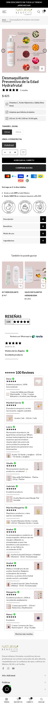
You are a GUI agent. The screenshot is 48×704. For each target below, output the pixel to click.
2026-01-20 (10, 346)
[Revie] (37, 336)
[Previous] (3, 51)
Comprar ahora (24, 168)
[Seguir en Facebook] (3, 668)
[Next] (45, 51)
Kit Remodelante (10, 292)
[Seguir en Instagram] (8, 668)
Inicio (4, 20)
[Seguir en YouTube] (13, 668)
